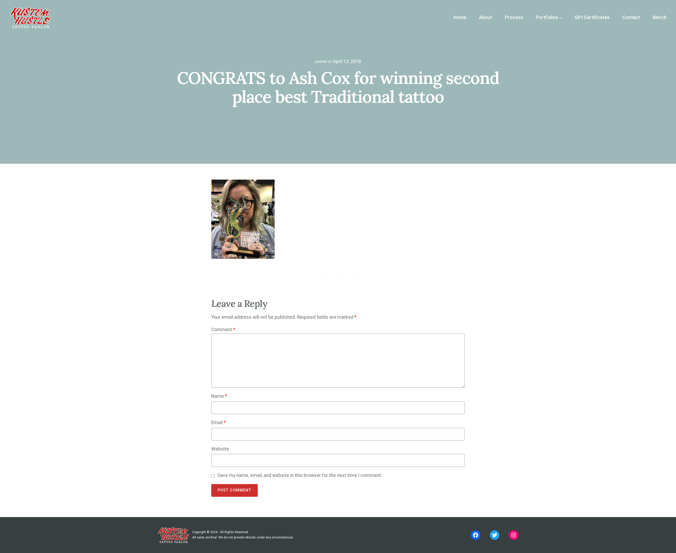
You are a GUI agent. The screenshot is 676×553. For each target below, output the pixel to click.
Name (219, 396)
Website (220, 449)
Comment (223, 329)
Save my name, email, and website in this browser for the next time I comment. (299, 475)
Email (218, 422)
